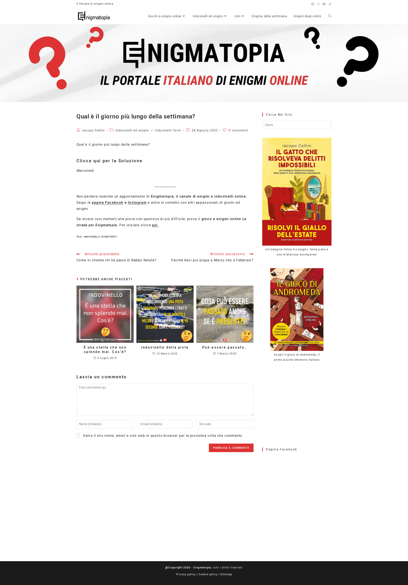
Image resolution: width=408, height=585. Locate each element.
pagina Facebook (107, 203)
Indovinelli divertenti (100, 236)
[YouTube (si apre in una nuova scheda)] (324, 4)
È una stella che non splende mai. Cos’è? (105, 349)
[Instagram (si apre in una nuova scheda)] (318, 4)
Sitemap (226, 574)
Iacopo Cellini (93, 130)
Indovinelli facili (168, 130)
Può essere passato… (225, 347)
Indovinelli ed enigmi (132, 130)
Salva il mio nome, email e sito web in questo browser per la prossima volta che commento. (163, 436)
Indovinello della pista (165, 347)
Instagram (137, 203)
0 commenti (238, 130)
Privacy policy (186, 574)
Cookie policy (208, 574)
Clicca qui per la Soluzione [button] (109, 160)
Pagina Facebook (281, 449)
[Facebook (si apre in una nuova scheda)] (313, 4)
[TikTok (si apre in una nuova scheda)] (329, 4)
